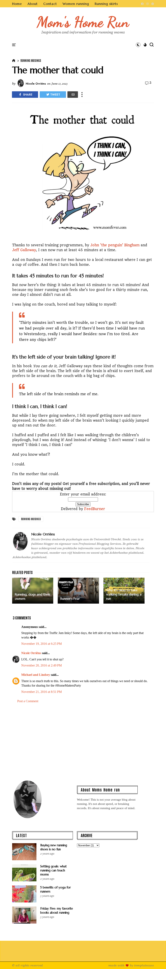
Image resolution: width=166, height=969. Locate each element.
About (33, 4)
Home (17, 4)
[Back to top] (156, 959)
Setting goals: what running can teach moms (53, 870)
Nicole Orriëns (31, 653)
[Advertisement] (83, 741)
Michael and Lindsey (35, 674)
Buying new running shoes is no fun (53, 847)
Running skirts (106, 4)
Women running (76, 4)
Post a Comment (27, 701)
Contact (50, 4)
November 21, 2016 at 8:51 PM (41, 691)
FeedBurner (94, 509)
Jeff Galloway (24, 250)
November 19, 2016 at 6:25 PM (41, 643)
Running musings (30, 60)
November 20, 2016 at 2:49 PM (41, 665)
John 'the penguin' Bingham (114, 245)
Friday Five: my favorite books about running (56, 910)
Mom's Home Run (83, 22)
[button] (138, 44)
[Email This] (72, 94)
